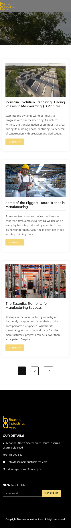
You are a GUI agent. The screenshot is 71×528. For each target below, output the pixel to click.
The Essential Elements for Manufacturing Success (26, 305)
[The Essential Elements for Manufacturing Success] (35, 266)
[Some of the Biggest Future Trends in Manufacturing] (35, 165)
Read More (13, 141)
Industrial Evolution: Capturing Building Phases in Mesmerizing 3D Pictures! (35, 104)
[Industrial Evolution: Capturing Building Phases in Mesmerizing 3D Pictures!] (35, 65)
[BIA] (8, 6)
